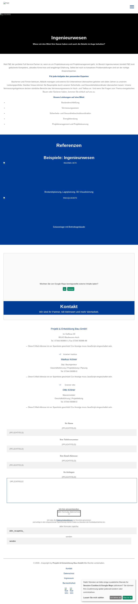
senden (69, 537)
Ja (64, 289)
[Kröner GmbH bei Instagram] (71, 590)
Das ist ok (127, 597)
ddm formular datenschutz (69, 512)
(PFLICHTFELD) (69, 428)
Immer (71, 289)
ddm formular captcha (69, 526)
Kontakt (69, 568)
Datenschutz (69, 573)
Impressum (69, 578)
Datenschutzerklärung (64, 520)
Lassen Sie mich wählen (93, 597)
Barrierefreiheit (69, 583)
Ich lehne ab (115, 597)
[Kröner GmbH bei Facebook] (66, 590)
